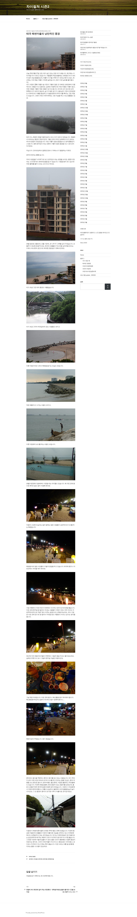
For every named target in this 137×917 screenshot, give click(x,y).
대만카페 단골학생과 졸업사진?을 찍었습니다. (93, 47)
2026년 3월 (83, 97)
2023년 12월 (84, 191)
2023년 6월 (83, 212)
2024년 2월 (83, 184)
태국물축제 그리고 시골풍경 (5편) (90, 52)
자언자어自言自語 (85, 69)
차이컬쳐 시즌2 (37, 6)
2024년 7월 (83, 166)
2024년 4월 (83, 177)
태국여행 (45, 859)
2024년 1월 (83, 187)
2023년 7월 (83, 208)
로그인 (43, 876)
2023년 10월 (84, 198)
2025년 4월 (83, 135)
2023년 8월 (83, 205)
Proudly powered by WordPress (35, 912)
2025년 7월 (83, 125)
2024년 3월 (83, 180)
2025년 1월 (83, 146)
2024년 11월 (84, 153)
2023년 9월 (83, 201)
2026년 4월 (83, 93)
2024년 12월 (84, 149)
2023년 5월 (83, 215)
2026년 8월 (83, 83)
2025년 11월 (84, 111)
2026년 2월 (83, 100)
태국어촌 (40, 859)
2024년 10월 (84, 156)
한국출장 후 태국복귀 (86, 32)
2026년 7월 (83, 86)
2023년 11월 (84, 194)
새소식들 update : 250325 (50, 18)
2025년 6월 (83, 128)
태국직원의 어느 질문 (86, 37)
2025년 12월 (84, 107)
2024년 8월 (83, 163)
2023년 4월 (83, 219)
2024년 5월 (83, 173)
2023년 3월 (83, 222)
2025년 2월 (83, 142)
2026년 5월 (83, 90)
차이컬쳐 (36, 859)
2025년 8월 (83, 121)
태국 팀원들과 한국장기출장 (88, 42)
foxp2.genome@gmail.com (43, 31)
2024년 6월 (83, 170)
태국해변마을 (51, 859)
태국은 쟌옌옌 (32, 856)
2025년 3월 (83, 139)
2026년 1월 (83, 104)
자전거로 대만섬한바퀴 (87, 72)
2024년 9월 (83, 159)
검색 (81, 282)
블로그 (35, 18)
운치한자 (31, 859)
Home (28, 18)
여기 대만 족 (84, 62)
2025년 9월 (83, 118)
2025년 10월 (84, 114)
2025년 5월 (83, 132)
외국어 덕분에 (84, 65)
